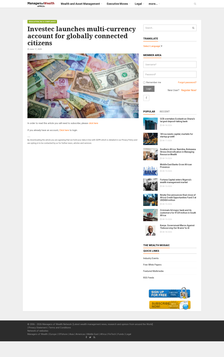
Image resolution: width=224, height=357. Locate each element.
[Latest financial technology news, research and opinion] (41, 5)
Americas (80, 334)
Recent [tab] (165, 111)
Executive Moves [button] (117, 3)
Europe (53, 334)
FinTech (112, 334)
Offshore (63, 334)
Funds (121, 334)
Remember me (153, 82)
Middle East (92, 334)
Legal (128, 334)
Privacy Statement (38, 327)
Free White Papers (152, 264)
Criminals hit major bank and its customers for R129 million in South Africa (178, 213)
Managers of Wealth (37, 334)
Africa (103, 334)
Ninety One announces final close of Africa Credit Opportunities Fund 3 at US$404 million (178, 197)
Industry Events (151, 258)
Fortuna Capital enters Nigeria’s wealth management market (175, 181)
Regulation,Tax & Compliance (42, 22)
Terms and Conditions (60, 327)
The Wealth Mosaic (156, 245)
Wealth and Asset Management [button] (80, 3)
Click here (64, 130)
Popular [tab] (149, 111)
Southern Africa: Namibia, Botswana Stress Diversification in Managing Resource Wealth (178, 152)
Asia (71, 334)
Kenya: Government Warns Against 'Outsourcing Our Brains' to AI (177, 226)
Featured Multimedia (153, 271)
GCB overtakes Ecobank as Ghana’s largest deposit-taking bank (177, 120)
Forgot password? (187, 82)
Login (148, 89)
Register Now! (189, 90)
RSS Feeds (148, 277)
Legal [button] (138, 3)
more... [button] (153, 3)
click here (93, 123)
